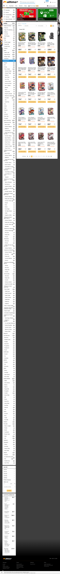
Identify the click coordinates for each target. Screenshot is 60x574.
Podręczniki (9, 234)
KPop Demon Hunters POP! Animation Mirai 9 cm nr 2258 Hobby (22, 68)
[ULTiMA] (11, 2)
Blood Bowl (9, 238)
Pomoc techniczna (20, 566)
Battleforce (9, 128)
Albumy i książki (9, 425)
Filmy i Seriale (9, 69)
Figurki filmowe (9, 54)
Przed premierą (9, 14)
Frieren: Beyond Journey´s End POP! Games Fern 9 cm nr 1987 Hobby (22, 119)
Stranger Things (9, 73)
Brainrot (9, 48)
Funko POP (9, 60)
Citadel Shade (9, 295)
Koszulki (9, 413)
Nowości (9, 12)
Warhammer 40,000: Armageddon (7, 516)
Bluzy (9, 415)
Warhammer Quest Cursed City (9, 287)
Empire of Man (9, 331)
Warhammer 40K (9, 122)
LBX (9, 397)
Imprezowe (9, 343)
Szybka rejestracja (47, 564)
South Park (9, 101)
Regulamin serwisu (6, 568)
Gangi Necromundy (9, 284)
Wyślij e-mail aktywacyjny (48, 565)
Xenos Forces (9, 144)
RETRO (9, 360)
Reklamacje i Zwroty (20, 567)
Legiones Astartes (9, 186)
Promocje (9, 16)
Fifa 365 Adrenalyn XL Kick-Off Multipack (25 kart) (7, 499)
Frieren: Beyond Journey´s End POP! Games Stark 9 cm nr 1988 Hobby (32, 119)
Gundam (9, 393)
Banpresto (9, 333)
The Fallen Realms (9, 211)
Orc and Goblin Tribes (9, 323)
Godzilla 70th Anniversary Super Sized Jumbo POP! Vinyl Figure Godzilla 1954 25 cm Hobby (51, 44)
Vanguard (9, 177)
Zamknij (1, 572)
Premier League (9, 42)
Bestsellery (9, 10)
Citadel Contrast (9, 297)
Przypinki (9, 118)
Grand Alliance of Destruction (9, 169)
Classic (9, 444)
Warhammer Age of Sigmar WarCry (9, 218)
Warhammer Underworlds (9, 229)
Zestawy (9, 265)
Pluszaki (9, 454)
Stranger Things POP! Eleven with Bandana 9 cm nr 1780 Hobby (51, 68)
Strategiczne (9, 347)
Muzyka (9, 110)
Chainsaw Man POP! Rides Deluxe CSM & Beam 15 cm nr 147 (7, 550)
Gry (9, 103)
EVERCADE (9, 351)
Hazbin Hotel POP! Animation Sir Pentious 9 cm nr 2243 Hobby (41, 143)
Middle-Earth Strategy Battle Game (9, 194)
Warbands (9, 226)
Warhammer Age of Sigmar (9, 151)
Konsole (9, 354)
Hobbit (9, 213)
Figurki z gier (9, 52)
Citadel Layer (9, 291)
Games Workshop (9, 120)
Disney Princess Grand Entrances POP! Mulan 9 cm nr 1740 (7, 543)
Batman (9, 384)
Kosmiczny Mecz (9, 83)
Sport (9, 108)
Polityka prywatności (6, 567)
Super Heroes (9, 374)
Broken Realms (9, 164)
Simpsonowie (9, 91)
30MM (9, 380)
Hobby (9, 23)
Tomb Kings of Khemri (9, 318)
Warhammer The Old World (9, 315)
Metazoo (9, 31)
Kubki (9, 436)
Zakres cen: (6, 481)
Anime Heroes (9, 382)
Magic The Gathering (9, 29)
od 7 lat (5, 471)
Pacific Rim (9, 401)
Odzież (9, 411)
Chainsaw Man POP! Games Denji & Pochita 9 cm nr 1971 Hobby (22, 94)
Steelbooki (9, 440)
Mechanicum (9, 184)
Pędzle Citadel (9, 310)
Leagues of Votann (9, 146)
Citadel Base (9, 299)
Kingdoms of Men (9, 215)
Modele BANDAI (9, 378)
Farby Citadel (9, 289)
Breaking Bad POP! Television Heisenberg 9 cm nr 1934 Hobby (32, 43)
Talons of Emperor (9, 182)
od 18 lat (5, 477)
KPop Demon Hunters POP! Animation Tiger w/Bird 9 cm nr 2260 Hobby (32, 69)
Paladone (9, 421)
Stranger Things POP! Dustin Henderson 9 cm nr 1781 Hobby (42, 68)
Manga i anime (9, 56)
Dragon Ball (9, 44)
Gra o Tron (9, 79)
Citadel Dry (9, 301)
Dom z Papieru (9, 85)
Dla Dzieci (9, 337)
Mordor (9, 206)
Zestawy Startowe (9, 126)
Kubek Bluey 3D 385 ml (7, 512)
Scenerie (9, 271)
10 (46, 156)
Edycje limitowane (9, 19)
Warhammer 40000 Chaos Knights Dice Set (7, 527)
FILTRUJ (9, 490)
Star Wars (9, 372)
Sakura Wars (9, 403)
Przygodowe (9, 345)
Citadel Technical (9, 293)
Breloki (9, 430)
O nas (4, 565)
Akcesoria (9, 232)
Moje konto (53, 2)
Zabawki (9, 452)
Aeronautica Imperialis (9, 312)
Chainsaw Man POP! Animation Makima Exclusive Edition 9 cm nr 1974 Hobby (41, 94)
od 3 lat (5, 469)
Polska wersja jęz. (7, 479)
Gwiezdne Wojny (9, 71)
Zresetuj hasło (46, 566)
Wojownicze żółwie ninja (9, 96)
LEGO (9, 368)
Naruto (9, 399)
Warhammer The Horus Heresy (9, 180)
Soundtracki (9, 432)
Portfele (9, 427)
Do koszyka (23, 76)
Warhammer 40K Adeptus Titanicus (9, 263)
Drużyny (9, 236)
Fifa (9, 40)
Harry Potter (9, 77)
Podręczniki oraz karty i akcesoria (9, 133)
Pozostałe (8, 97)
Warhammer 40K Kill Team (9, 250)
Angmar (9, 202)
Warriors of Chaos (9, 329)
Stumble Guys (9, 46)
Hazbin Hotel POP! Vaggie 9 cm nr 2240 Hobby (32, 143)
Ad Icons (9, 114)
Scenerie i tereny (9, 327)
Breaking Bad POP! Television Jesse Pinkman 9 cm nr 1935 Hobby (21, 44)
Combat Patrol (9, 130)
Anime (9, 106)
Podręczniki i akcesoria (9, 199)
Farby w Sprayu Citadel (9, 306)
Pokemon (9, 27)
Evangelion (9, 391)
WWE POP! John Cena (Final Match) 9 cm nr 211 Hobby (32, 93)
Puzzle (9, 349)
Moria (9, 204)
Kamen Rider (9, 395)
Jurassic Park (9, 448)
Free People (9, 208)
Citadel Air (9, 303)
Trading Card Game (9, 25)
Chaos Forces (9, 142)
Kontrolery (9, 358)
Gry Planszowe (9, 335)
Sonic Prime (9, 462)
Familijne (9, 341)
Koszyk (46, 2)
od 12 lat (5, 473)
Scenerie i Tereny (9, 135)
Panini (9, 38)
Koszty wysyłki (19, 564)
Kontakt (4, 564)
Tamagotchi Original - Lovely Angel (7, 532)
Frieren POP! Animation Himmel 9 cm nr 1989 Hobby (41, 118)
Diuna (9, 89)
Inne (9, 99)
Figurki (9, 50)
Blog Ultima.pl (32, 564)
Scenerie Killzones (9, 258)
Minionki (9, 87)
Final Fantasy (9, 36)
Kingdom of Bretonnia (9, 321)
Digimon (9, 386)
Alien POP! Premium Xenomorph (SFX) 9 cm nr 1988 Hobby (41, 43)
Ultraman (9, 407)
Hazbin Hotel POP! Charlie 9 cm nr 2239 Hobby (51, 118)
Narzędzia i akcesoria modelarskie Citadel (9, 308)
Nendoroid (9, 58)
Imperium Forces (9, 139)
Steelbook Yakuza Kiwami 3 (6, 537)
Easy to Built (9, 124)
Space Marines (9, 137)
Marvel (9, 62)
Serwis (18, 568)
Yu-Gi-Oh (9, 34)
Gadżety (19, 23)
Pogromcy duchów (9, 93)
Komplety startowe (9, 191)
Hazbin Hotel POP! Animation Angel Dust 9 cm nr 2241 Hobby (51, 143)
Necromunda (9, 273)
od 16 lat (5, 475)
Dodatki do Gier (9, 339)
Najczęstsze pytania (20, 565)
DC (9, 64)
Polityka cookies (5, 566)
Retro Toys (9, 116)
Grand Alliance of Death (9, 172)
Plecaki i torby (9, 434)
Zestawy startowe (9, 282)
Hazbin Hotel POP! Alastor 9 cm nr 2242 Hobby (22, 143)
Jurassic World (9, 81)
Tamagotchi (9, 442)
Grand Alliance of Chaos (9, 174)
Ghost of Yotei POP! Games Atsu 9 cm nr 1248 (7, 521)
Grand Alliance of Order (9, 167)
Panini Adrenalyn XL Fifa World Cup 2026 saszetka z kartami (7, 506)
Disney (9, 67)
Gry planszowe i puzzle (9, 457)
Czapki (9, 417)
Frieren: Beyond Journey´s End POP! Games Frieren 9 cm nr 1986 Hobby (51, 94)
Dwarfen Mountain (9, 325)
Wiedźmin (9, 75)
